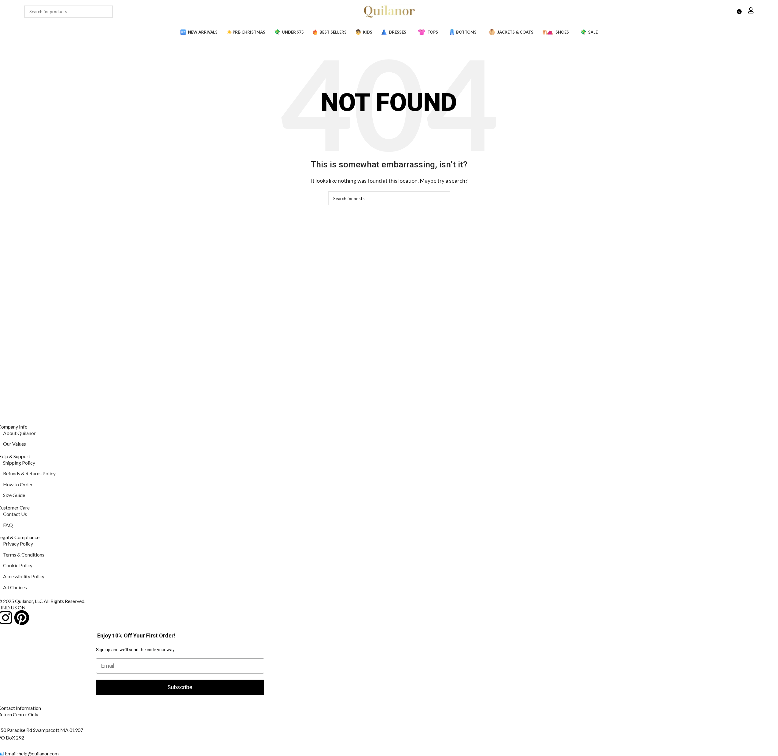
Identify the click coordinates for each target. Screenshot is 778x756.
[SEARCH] (107, 11)
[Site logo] (389, 11)
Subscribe (180, 687)
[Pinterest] (21, 617)
